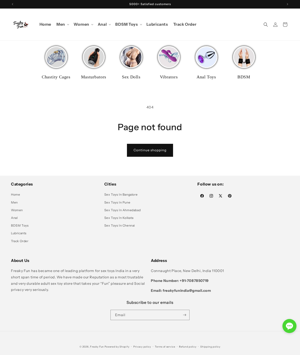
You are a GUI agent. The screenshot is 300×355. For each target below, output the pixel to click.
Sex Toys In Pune (117, 202)
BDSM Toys (20, 225)
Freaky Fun (97, 346)
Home (15, 194)
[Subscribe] (184, 315)
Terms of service (165, 346)
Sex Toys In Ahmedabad (122, 210)
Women (17, 210)
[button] (62, 24)
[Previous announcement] (12, 4)
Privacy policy (142, 346)
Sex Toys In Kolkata (119, 218)
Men (14, 202)
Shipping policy (210, 346)
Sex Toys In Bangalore (121, 194)
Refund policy (187, 346)
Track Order (20, 241)
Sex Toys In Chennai (119, 225)
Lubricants (19, 233)
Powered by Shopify (117, 346)
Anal (14, 218)
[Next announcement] (287, 4)
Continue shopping (150, 150)
